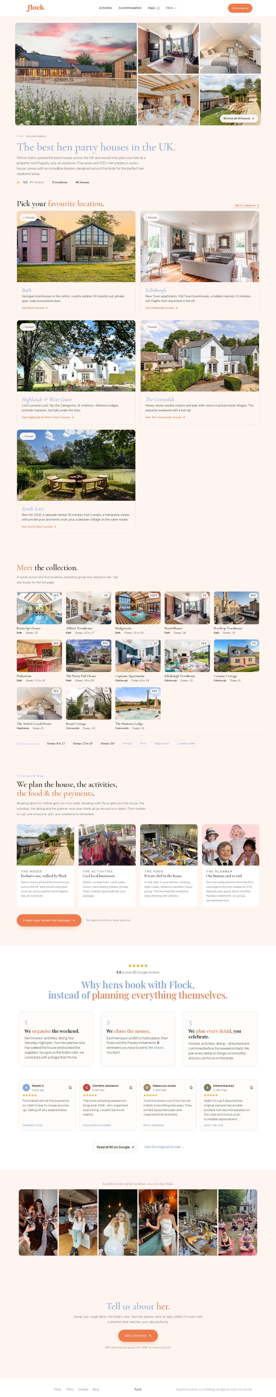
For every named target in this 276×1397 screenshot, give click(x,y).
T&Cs (69, 1389)
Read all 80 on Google (115, 1147)
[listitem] (39, 613)
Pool (143, 743)
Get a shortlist (138, 1336)
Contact (83, 1389)
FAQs (57, 1389)
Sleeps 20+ (108, 743)
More (169, 8)
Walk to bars (161, 743)
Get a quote (240, 8)
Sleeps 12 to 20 (83, 743)
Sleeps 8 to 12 (56, 743)
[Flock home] (35, 8)
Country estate (186, 743)
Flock (20, 136)
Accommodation (130, 8)
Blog (96, 1389)
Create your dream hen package (49, 920)
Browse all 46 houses (239, 118)
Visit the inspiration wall (164, 1147)
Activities (105, 8)
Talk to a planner (246, 205)
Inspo (151, 8)
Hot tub (127, 743)
